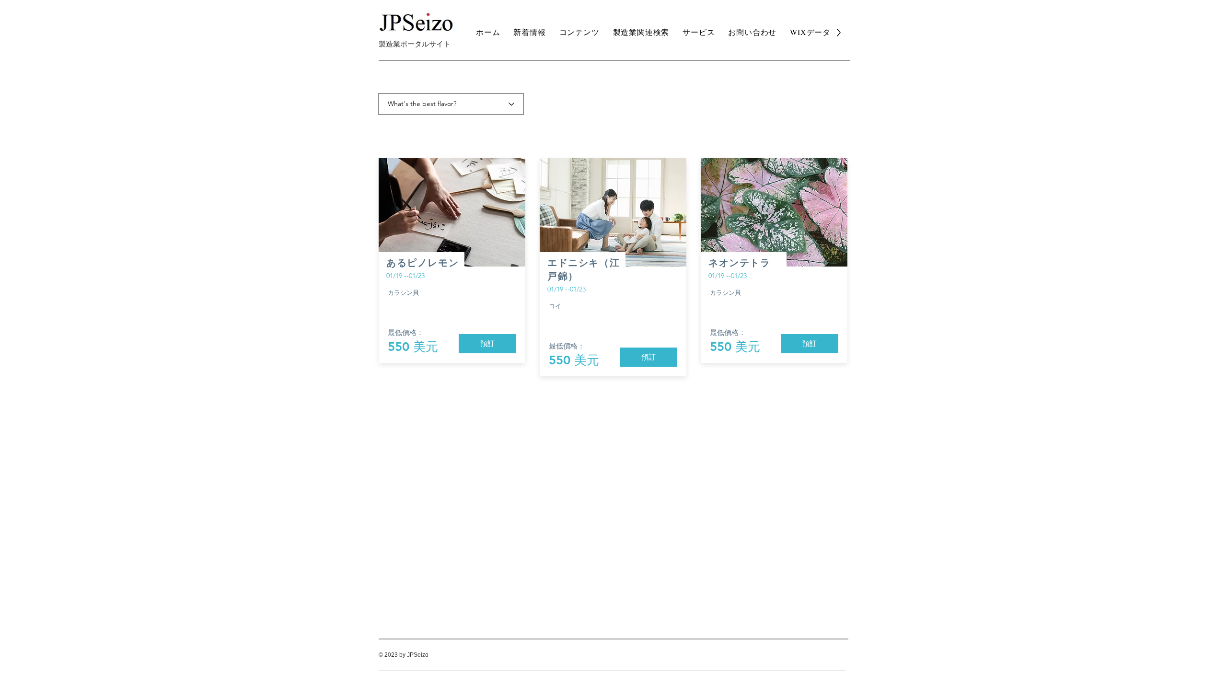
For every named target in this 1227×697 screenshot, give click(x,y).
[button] (487, 343)
